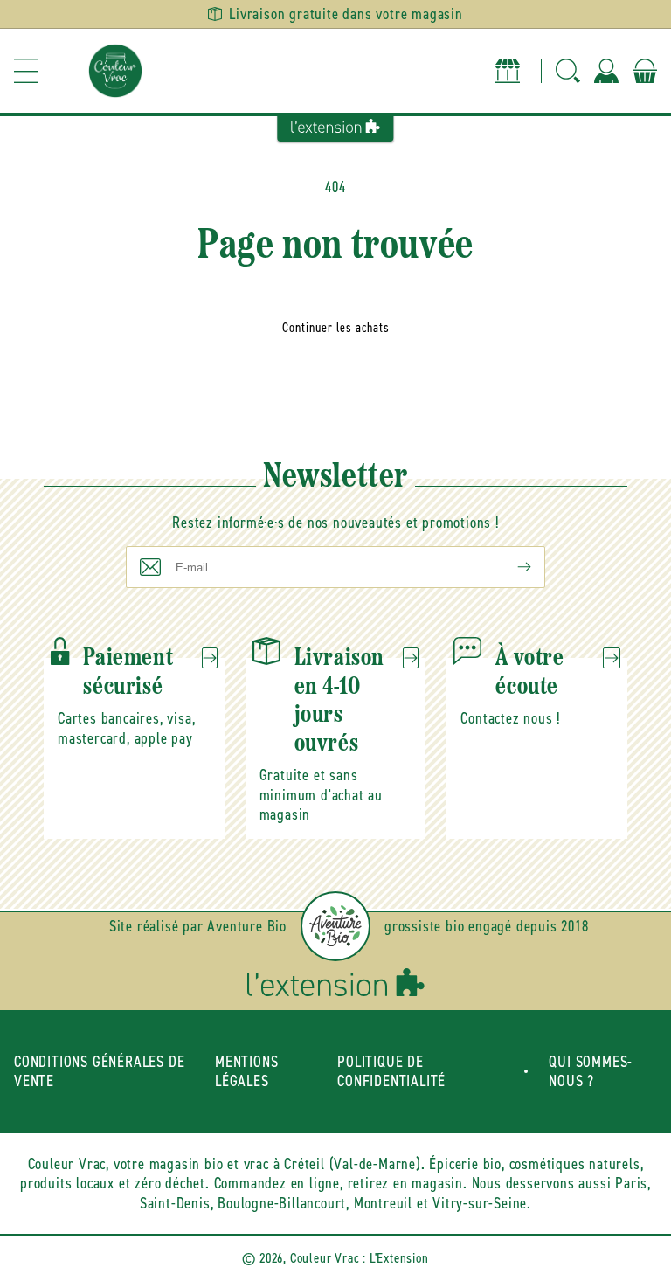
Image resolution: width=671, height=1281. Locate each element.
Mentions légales (246, 1071)
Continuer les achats (336, 327)
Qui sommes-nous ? (591, 1071)
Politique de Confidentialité (391, 1071)
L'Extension (399, 1258)
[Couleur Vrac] (115, 71)
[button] (26, 71)
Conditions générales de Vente (99, 1071)
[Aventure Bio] (335, 926)
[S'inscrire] (510, 567)
